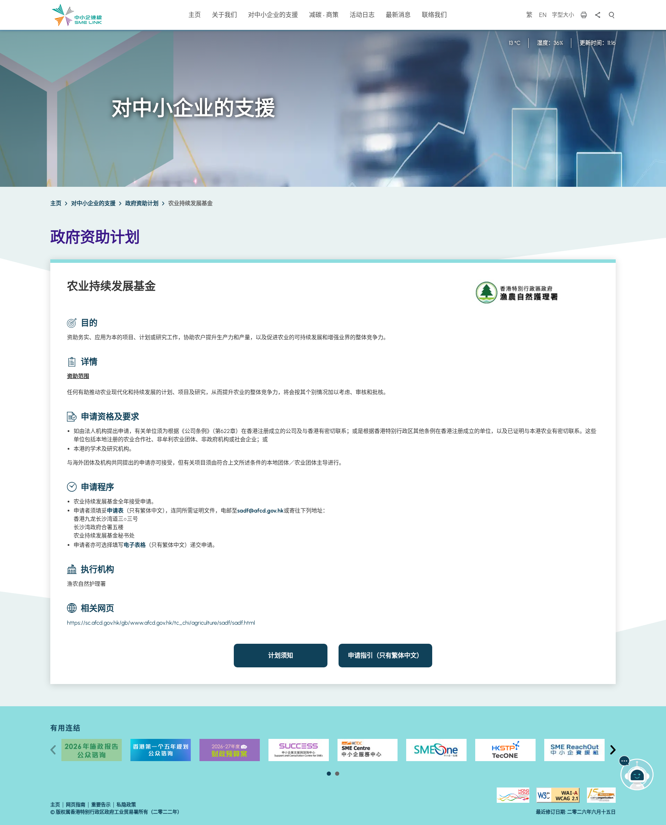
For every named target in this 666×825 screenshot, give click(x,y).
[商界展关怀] (601, 795)
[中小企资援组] (574, 750)
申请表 (115, 510)
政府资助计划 (142, 203)
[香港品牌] (513, 795)
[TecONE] (505, 750)
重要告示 (101, 805)
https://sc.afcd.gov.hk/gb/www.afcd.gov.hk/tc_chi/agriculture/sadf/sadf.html (161, 622)
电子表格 (134, 545)
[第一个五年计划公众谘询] (160, 750)
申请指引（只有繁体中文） (385, 655)
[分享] (598, 15)
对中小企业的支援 (93, 203)
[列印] (584, 15)
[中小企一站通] (436, 750)
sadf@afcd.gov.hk (260, 510)
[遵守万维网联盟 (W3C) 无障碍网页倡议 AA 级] (558, 795)
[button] (329, 773)
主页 (55, 203)
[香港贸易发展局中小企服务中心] (368, 750)
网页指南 (75, 805)
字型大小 (563, 14)
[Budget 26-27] (229, 750)
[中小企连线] (76, 14)
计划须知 (280, 655)
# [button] (613, 750)
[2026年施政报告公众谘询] (91, 750)
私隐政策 (126, 805)
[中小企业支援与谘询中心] (298, 750)
